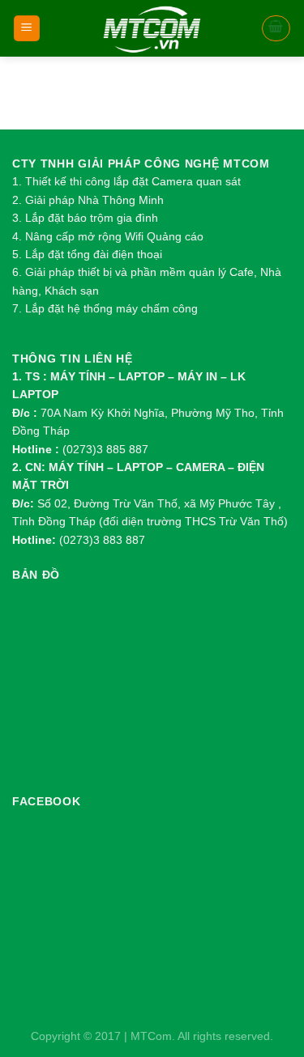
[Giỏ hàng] (276, 28)
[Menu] (27, 28)
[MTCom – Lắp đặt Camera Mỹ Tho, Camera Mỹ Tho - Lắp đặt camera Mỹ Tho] (152, 28)
